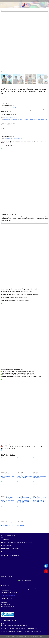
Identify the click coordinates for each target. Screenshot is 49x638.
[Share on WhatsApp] (2, 124)
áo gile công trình (7, 119)
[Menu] (1, 4)
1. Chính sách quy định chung (7, 593)
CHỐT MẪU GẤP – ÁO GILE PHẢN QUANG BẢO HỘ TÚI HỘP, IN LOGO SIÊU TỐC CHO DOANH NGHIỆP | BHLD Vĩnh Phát (40, 499)
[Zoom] (2, 71)
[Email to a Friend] (9, 124)
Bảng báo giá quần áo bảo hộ (7, 606)
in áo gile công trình (25, 119)
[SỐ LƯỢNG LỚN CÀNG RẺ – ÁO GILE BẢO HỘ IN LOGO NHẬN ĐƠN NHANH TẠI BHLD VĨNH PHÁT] (8, 513)
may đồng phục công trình (9, 120)
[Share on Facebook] (4, 124)
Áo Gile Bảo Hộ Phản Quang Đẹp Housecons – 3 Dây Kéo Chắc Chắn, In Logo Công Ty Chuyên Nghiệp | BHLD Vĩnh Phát (40, 475)
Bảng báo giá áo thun (5, 604)
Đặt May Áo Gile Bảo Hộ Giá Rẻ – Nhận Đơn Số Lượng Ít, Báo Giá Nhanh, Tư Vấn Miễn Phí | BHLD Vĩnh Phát (7, 499)
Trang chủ (3, 87)
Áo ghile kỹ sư (10, 87)
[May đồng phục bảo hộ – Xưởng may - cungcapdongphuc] (24, 5)
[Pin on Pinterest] (11, 124)
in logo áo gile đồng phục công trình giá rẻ (36, 119)
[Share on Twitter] (7, 124)
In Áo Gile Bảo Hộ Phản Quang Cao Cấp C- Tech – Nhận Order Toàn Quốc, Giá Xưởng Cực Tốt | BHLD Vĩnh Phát (8, 475)
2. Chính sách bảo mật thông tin (8, 595)
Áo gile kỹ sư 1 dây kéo (14, 117)
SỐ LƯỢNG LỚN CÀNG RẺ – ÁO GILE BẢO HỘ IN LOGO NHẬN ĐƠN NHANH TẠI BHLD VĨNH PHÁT (8, 524)
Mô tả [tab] (2, 128)
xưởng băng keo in (35, 636)
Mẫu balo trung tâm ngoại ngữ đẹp (8, 608)
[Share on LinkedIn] (14, 124)
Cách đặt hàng (4, 602)
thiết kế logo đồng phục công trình (20, 120)
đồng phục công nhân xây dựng (16, 119)
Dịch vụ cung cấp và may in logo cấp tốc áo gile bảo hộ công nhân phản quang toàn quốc (24, 524)
